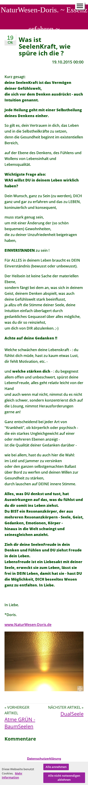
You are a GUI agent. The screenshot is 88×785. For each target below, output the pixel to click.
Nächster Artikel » (65, 707)
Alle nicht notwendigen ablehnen (64, 778)
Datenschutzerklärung (44, 758)
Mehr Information (12, 775)
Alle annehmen (56, 767)
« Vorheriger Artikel (17, 710)
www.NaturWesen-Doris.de (28, 624)
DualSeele (71, 714)
